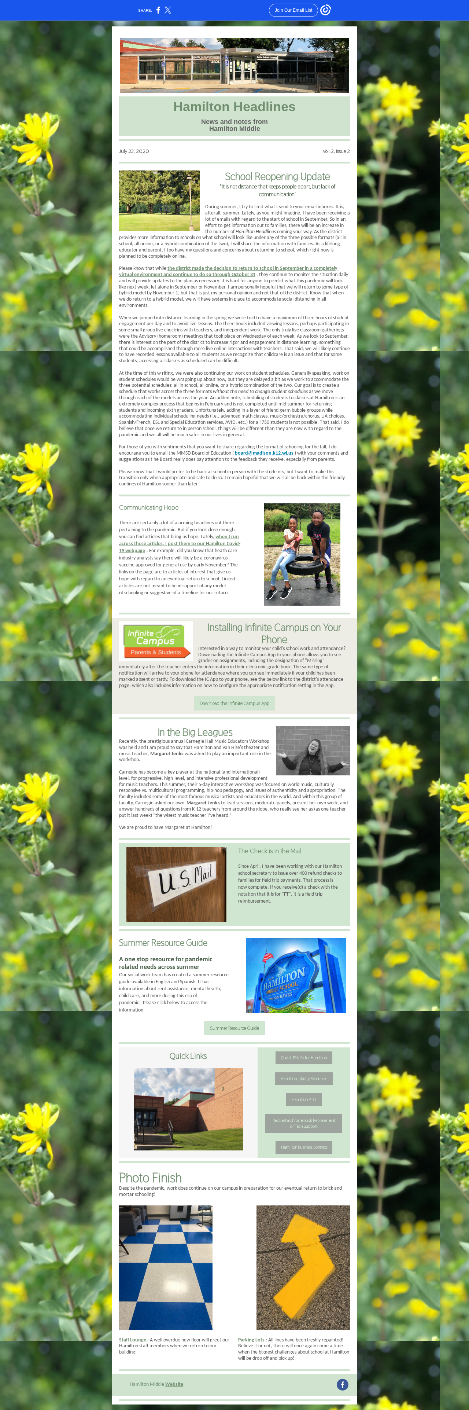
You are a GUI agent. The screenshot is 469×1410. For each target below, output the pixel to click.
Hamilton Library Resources (304, 1079)
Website (174, 1384)
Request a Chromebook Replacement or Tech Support (304, 1123)
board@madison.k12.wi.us (264, 453)
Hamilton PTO (304, 1099)
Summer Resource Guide (234, 1028)
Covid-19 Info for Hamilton (304, 1058)
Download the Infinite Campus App (234, 703)
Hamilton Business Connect (304, 1147)
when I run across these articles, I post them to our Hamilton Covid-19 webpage (179, 544)
